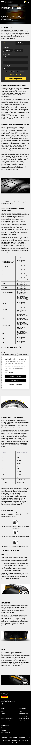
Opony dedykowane (24, 718)
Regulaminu (17, 742)
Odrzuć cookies (15, 380)
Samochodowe (8, 43)
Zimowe (15, 71)
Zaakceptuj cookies (15, 376)
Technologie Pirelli (7, 19)
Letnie (9, 71)
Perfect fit (5, 16)
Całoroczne (21, 71)
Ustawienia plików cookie (15, 384)
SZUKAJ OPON (16, 79)
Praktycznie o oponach (24, 716)
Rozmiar (8, 50)
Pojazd (19, 50)
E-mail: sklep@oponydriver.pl (7, 701)
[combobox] (15, 57)
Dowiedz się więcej (9, 372)
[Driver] (9, 2)
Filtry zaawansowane (15, 74)
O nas (20, 711)
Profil (4, 60)
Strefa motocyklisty (23, 713)
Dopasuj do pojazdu (5, 721)
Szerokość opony (7, 54)
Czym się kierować (15, 16)
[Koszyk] (29, 2)
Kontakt (3, 727)
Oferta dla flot (22, 721)
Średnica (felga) (6, 65)
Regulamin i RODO (5, 732)
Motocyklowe (22, 43)
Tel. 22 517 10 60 (4, 700)
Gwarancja (3, 730)
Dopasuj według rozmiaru (7, 718)
